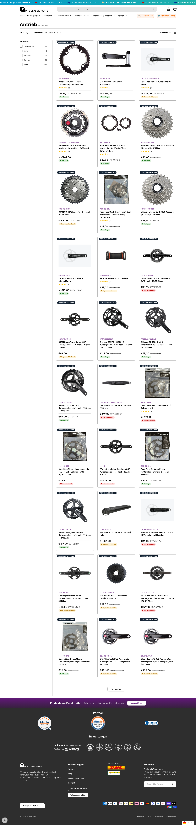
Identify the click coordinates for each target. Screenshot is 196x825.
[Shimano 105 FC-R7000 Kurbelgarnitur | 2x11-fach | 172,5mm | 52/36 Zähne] (75, 383)
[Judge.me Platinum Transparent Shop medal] (99, 747)
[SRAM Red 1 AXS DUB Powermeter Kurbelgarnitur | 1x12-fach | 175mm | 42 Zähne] (116, 636)
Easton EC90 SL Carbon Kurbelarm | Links (115, 533)
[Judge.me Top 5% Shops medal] (137, 747)
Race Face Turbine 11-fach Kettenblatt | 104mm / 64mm (71, 83)
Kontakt (71, 783)
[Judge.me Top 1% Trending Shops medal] (127, 747)
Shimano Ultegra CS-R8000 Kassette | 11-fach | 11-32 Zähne (157, 146)
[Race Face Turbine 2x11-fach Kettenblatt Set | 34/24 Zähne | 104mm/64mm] (116, 123)
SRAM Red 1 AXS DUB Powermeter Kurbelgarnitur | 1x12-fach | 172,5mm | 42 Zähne (157, 661)
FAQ (70, 774)
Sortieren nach (40, 32)
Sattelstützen (63, 16)
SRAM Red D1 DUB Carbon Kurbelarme (111, 83)
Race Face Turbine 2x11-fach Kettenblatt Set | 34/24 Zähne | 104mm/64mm (113, 148)
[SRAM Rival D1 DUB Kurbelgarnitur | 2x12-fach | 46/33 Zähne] (157, 255)
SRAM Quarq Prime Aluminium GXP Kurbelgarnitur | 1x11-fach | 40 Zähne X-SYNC (116, 472)
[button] (174, 9)
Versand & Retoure (76, 778)
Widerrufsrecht (171, 817)
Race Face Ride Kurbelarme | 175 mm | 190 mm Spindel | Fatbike (157, 533)
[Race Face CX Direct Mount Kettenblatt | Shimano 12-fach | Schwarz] (157, 446)
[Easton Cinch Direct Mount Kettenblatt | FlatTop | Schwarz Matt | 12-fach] (75, 636)
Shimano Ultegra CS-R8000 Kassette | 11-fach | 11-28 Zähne (157, 213)
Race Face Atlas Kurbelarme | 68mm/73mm (71, 279)
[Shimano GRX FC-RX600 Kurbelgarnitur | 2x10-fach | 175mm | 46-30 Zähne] (157, 319)
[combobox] (107, 9)
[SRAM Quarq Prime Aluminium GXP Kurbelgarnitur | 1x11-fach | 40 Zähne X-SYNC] (116, 446)
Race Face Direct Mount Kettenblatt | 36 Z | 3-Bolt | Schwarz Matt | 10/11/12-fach (75, 472)
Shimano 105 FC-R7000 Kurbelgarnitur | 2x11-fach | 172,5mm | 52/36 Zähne (75, 408)
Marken (121, 16)
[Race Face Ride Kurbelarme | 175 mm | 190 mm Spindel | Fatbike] (157, 510)
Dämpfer (48, 16)
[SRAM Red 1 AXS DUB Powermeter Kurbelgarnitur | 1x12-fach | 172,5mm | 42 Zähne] (157, 636)
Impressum (141, 817)
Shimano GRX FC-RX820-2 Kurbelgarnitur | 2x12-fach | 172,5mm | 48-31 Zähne (116, 345)
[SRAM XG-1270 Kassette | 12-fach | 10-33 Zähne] (75, 189)
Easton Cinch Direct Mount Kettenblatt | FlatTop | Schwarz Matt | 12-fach (75, 661)
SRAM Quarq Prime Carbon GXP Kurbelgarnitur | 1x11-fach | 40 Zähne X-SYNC (74, 345)
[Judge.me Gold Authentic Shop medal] (109, 747)
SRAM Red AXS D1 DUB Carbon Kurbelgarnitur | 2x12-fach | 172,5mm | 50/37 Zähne (157, 598)
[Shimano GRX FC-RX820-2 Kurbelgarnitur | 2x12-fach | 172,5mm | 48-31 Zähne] (116, 319)
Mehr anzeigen (116, 689)
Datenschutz (159, 817)
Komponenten (81, 16)
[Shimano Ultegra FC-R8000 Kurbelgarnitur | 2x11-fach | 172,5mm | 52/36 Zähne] (75, 510)
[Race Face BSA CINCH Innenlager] (116, 255)
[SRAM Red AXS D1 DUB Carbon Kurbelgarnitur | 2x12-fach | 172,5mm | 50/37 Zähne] (157, 573)
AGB (149, 817)
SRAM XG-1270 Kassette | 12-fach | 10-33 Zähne (74, 213)
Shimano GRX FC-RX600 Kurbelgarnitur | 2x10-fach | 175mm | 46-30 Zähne (157, 345)
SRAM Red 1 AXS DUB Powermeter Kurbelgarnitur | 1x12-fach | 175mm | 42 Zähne (115, 661)
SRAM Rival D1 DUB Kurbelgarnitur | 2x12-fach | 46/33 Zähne (156, 279)
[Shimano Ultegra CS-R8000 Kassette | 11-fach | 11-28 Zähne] (157, 189)
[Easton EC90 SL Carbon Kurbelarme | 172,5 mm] (116, 383)
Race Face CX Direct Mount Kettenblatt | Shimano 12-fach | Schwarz (155, 472)
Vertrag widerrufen (78, 788)
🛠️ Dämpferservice (166, 16)
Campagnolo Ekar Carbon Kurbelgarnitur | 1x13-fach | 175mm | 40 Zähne (74, 598)
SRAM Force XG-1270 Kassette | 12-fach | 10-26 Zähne (115, 597)
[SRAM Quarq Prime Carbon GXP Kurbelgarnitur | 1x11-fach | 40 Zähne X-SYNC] (75, 319)
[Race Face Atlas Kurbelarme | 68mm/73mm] (75, 255)
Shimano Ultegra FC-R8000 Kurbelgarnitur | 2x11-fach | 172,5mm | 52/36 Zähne (75, 535)
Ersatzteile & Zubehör (102, 16)
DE (188, 823)
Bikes (22, 16)
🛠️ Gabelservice (145, 16)
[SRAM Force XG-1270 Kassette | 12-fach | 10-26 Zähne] (116, 573)
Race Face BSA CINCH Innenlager (114, 278)
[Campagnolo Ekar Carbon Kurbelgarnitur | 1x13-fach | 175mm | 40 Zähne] (75, 573)
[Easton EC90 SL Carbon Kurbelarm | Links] (116, 510)
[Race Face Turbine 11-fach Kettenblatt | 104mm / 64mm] (75, 59)
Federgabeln (32, 16)
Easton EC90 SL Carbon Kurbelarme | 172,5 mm (116, 406)
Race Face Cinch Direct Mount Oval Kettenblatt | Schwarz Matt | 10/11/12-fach (115, 214)
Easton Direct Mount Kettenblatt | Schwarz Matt (156, 406)
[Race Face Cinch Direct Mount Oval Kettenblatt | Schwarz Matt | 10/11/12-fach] (116, 189)
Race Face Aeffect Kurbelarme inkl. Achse (156, 83)
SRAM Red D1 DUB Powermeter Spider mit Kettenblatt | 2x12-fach (74, 146)
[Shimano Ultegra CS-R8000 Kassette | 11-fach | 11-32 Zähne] (157, 123)
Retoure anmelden (78, 795)
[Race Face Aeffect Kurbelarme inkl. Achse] (157, 59)
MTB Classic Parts (30, 817)
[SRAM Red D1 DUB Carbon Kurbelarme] (116, 59)
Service (71, 769)
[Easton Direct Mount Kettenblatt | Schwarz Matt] (157, 383)
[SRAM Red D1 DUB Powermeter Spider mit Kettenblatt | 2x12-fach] (75, 123)
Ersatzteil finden (136, 703)
